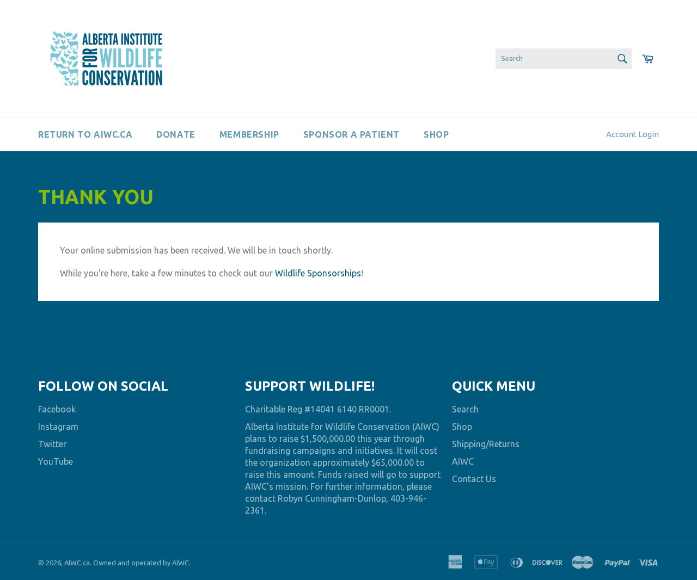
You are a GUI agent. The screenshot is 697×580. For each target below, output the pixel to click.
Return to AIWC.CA (85, 134)
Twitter (52, 444)
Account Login (632, 134)
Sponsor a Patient (351, 134)
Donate (175, 134)
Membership (249, 134)
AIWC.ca (77, 562)
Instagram (58, 426)
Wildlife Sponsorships (318, 273)
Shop (436, 134)
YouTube (55, 461)
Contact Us (474, 479)
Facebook (57, 409)
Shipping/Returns (485, 444)
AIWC (463, 461)
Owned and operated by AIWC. (142, 562)
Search (465, 409)
